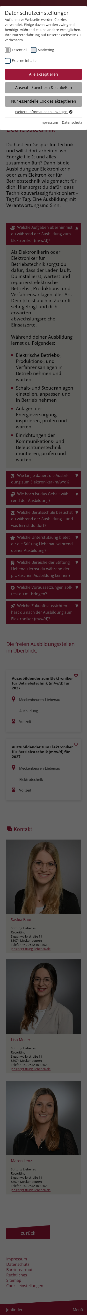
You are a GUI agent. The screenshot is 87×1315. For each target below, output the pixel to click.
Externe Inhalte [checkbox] (24, 60)
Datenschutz (72, 122)
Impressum (49, 122)
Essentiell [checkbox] (19, 50)
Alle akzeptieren (43, 74)
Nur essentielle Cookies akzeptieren (43, 101)
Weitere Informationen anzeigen (41, 111)
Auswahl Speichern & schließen (43, 87)
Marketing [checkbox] (46, 50)
